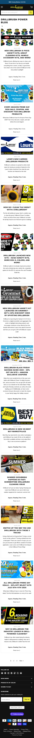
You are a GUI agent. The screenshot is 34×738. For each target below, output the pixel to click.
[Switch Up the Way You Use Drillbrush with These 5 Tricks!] (17, 514)
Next (21, 660)
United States (16, 707)
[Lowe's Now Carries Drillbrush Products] (17, 145)
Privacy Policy (24, 729)
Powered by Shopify (17, 735)
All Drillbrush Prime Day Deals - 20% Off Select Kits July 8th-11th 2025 (17, 585)
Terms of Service (7, 731)
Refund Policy (17, 731)
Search (5, 729)
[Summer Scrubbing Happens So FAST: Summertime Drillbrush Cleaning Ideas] (17, 464)
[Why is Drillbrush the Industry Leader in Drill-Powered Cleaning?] (17, 615)
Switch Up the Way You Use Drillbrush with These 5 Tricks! (17, 530)
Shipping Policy (27, 731)
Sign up (26, 699)
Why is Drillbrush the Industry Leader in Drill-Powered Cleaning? (17, 631)
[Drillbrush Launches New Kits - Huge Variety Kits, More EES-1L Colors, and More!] (17, 242)
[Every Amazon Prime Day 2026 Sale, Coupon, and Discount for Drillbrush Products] (17, 93)
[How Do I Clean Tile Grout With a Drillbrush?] (17, 194)
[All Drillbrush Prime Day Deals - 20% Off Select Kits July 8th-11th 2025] (17, 569)
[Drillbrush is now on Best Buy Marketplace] (17, 415)
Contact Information (14, 729)
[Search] (30, 12)
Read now (16, 80)
